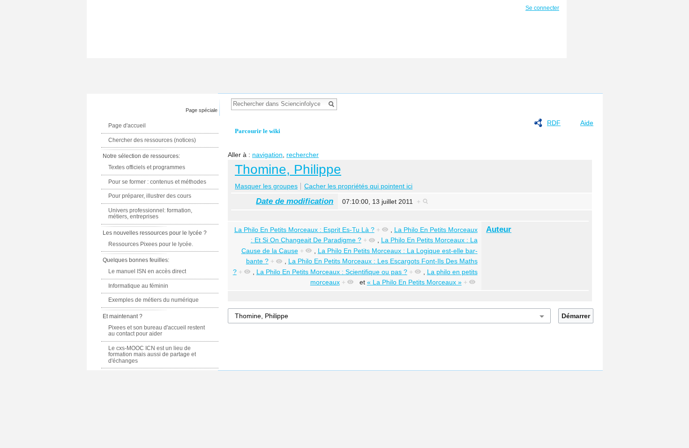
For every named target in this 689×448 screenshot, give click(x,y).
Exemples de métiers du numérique (153, 300)
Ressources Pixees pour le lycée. (150, 244)
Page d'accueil (127, 125)
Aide (586, 123)
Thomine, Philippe (288, 169)
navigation (267, 154)
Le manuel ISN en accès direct (147, 271)
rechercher (302, 154)
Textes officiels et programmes (146, 167)
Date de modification (294, 201)
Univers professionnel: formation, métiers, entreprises (150, 213)
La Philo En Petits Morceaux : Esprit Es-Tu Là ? (304, 229)
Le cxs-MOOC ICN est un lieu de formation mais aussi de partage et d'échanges (152, 354)
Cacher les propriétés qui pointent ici (358, 186)
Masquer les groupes (266, 186)
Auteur (498, 229)
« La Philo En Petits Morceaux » (414, 282)
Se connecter (542, 8)
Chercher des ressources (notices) (152, 140)
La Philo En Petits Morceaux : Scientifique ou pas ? (331, 272)
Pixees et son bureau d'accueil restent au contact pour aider (156, 330)
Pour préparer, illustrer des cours (149, 196)
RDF (554, 123)
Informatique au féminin (138, 286)
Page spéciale (201, 110)
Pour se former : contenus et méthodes (157, 182)
